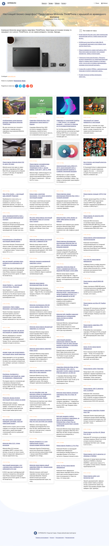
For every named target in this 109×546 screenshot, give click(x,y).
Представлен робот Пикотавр (93, 369)
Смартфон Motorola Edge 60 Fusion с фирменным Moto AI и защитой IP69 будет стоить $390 (67, 268)
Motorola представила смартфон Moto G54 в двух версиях (40, 371)
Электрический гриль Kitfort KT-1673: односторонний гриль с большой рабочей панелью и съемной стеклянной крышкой (66, 168)
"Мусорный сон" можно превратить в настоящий (91, 121)
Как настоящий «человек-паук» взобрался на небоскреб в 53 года (13, 263)
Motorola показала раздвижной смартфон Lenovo (40, 262)
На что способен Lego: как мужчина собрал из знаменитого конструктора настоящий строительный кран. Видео (40, 395)
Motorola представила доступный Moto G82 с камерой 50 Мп (41, 240)
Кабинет (105, 3)
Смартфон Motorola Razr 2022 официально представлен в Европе (40, 122)
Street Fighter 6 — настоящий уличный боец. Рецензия (12, 286)
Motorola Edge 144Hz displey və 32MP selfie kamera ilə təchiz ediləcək (66, 219)
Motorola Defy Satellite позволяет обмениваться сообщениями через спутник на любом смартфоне (67, 317)
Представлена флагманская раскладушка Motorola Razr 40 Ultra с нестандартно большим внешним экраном (66, 244)
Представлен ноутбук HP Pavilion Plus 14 (94, 304)
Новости (44, 3)
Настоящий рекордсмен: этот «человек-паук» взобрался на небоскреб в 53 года (12, 467)
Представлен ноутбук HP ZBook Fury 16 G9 (94, 433)
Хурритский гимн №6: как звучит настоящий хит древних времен (13, 331)
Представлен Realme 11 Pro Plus (67, 445)
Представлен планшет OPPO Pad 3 (94, 195)
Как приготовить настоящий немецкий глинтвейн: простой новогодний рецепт (12, 421)
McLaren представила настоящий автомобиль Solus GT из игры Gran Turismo (41, 219)
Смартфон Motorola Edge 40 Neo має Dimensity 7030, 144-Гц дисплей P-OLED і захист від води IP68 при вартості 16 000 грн (67, 370)
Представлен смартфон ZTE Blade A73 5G (93, 326)
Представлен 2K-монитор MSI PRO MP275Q (93, 217)
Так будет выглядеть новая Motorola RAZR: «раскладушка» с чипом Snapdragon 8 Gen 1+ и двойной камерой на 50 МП (67, 293)
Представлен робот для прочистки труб (91, 477)
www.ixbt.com (11, 76)
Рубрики (57, 3)
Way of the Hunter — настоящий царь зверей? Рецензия (13, 195)
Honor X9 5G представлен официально (92, 347)
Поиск (97, 3)
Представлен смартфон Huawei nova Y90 (94, 411)
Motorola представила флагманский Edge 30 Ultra (39, 284)
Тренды (51, 3)
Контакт (63, 3)
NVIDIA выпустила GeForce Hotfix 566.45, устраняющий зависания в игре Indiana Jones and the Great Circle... (92, 44)
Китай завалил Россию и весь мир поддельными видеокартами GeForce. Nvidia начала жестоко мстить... (93, 36)
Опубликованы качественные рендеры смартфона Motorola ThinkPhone (12, 122)
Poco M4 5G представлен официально (92, 260)
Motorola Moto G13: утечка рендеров (11, 444)
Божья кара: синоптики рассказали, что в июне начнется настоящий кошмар (41, 196)
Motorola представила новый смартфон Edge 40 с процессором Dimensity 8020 (41, 467)
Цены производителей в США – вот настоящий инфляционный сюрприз (13, 217)
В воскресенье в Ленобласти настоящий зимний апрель (12, 240)
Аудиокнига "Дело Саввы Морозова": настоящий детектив (13, 308)
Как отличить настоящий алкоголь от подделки (94, 163)
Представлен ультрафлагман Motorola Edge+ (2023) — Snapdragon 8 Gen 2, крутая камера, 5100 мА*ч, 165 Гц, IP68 (40, 167)
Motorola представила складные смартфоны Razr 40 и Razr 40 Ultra (67, 394)
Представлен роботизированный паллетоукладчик (94, 238)
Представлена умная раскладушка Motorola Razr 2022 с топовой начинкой (67, 196)
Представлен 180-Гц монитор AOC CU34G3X (93, 389)
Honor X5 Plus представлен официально (65, 466)
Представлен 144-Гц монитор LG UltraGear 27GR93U (94, 455)
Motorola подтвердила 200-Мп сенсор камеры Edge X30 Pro (40, 306)
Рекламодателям (69, 537)
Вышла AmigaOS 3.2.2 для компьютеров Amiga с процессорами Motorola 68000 (40, 443)
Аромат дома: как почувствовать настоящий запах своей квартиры (14, 353)
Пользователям (60, 537)
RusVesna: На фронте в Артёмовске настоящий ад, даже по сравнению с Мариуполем (14, 376)
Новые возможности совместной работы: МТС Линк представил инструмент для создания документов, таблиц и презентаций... (93, 51)
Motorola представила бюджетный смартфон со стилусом (41, 327)
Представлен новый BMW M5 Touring (93, 282)
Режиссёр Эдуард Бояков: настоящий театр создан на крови (14, 399)
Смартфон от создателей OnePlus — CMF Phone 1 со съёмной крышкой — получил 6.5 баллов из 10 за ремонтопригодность (67, 123)
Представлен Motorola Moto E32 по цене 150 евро (13, 163)
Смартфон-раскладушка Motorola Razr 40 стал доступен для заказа (41, 420)
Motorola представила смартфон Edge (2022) (40, 349)
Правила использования (42, 537)
